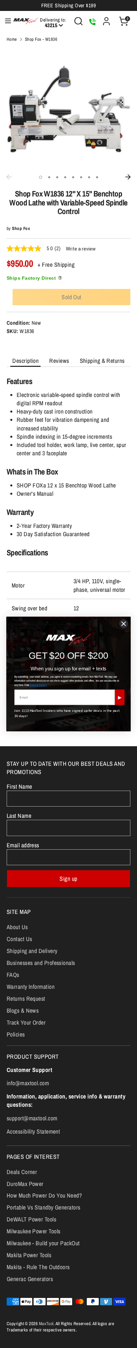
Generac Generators (30, 1279)
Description (25, 361)
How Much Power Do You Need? (44, 1195)
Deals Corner (22, 1172)
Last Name (19, 816)
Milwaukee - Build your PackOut (43, 1243)
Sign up (68, 878)
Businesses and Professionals (41, 963)
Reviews (59, 361)
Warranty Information (31, 987)
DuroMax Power (25, 1184)
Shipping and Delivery (32, 951)
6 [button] (81, 177)
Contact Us (19, 939)
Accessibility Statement (33, 1131)
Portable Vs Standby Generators (43, 1207)
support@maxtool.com (32, 1118)
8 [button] (97, 177)
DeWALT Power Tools (31, 1219)
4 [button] (65, 177)
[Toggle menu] (5, 21)
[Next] (128, 177)
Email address (23, 845)
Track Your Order (26, 1022)
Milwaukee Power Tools (33, 1231)
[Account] (106, 19)
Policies (16, 1034)
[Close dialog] (123, 623)
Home (12, 39)
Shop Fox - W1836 (41, 39)
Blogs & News (23, 1010)
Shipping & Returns (102, 361)
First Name (19, 786)
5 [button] (73, 177)
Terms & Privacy (38, 685)
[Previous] (9, 177)
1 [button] (40, 177)
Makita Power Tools (29, 1255)
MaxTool (46, 1323)
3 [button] (57, 177)
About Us (17, 927)
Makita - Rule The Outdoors (38, 1267)
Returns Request (26, 998)
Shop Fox (21, 228)
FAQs (13, 975)
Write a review (81, 249)
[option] (68, 109)
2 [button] (49, 177)
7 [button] (89, 177)
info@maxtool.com (28, 1083)
